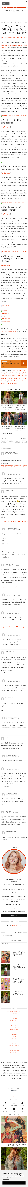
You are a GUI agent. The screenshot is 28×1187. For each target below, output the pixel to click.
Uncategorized (14, 1052)
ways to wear (14, 1054)
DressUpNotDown (10, 611)
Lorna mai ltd (9, 768)
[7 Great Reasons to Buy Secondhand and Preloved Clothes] (7, 418)
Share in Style (10, 373)
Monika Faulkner (10, 490)
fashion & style (19, 22)
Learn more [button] (6, 1179)
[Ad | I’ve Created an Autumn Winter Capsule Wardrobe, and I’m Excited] (20, 397)
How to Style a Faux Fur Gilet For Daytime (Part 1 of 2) (7, 440)
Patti (6, 737)
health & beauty (14, 1027)
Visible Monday (17, 370)
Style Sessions (6, 376)
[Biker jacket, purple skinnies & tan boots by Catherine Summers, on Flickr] (14, 251)
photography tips (14, 1045)
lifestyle (14, 1034)
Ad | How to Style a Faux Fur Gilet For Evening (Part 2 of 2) (21, 440)
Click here (14, 1097)
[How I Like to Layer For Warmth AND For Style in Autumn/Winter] (20, 418)
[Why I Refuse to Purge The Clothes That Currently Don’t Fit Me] (5, 957)
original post (5, 127)
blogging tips (14, 1016)
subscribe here (17, 926)
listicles (14, 1038)
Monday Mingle (21, 373)
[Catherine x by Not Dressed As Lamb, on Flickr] (14, 305)
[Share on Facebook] (8, 433)
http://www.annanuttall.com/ (11, 587)
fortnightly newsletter (9, 331)
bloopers (14, 1018)
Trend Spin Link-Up (19, 376)
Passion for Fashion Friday (17, 381)
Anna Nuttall (9, 564)
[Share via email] (6, 433)
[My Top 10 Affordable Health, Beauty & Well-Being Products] (5, 984)
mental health (14, 1029)
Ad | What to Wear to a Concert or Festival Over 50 (7, 407)
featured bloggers (14, 1023)
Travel (14, 1036)
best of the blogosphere (14, 1011)
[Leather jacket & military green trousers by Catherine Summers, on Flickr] (14, 115)
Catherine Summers (11, 472)
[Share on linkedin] (12, 433)
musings (14, 1040)
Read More (14, 915)
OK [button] (14, 1183)
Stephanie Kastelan (10, 452)
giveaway (14, 1025)
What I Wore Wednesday (9, 378)
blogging (14, 1013)
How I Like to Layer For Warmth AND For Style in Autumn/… (20, 428)
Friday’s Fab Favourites (9, 383)
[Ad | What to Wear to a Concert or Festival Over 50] (7, 397)
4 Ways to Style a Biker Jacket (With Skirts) (14, 45)
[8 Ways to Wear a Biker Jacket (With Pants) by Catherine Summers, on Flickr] (14, 37)
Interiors (14, 1031)
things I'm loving (14, 1050)
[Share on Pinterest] (10, 433)
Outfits (14, 1043)
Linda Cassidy (9, 811)
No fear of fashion (10, 651)
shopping (14, 1047)
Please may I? (9, 697)
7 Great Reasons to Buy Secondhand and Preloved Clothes (7, 428)
